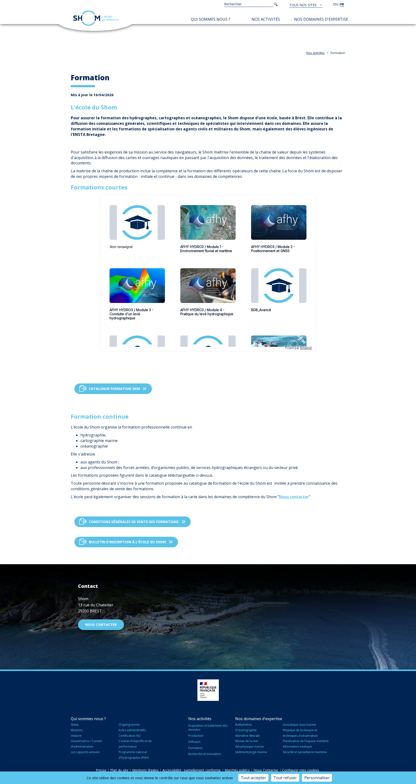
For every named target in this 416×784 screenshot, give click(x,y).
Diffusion (194, 742)
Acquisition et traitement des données (208, 728)
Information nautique (297, 746)
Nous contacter (294, 496)
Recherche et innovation (204, 754)
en (335, 4)
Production (195, 736)
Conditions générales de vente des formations (134, 521)
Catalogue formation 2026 (114, 388)
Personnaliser (317, 777)
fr (342, 4)
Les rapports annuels (85, 752)
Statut (74, 725)
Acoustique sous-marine (299, 725)
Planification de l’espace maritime (306, 741)
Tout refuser (285, 777)
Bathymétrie (243, 725)
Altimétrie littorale (247, 736)
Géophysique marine (249, 746)
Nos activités (266, 19)
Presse (101, 770)
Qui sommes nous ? (210, 19)
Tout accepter (253, 777)
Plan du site (119, 770)
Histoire (76, 736)
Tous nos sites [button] (303, 5)
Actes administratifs (132, 730)
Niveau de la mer (246, 741)
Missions (77, 730)
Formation (195, 748)
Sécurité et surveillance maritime (305, 752)
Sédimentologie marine (251, 752)
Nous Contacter (266, 770)
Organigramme (129, 725)
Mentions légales (145, 770)
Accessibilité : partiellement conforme (191, 770)
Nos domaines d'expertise (321, 19)
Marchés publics (237, 770)
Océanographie (246, 730)
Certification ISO (130, 736)
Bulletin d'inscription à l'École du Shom (127, 542)
